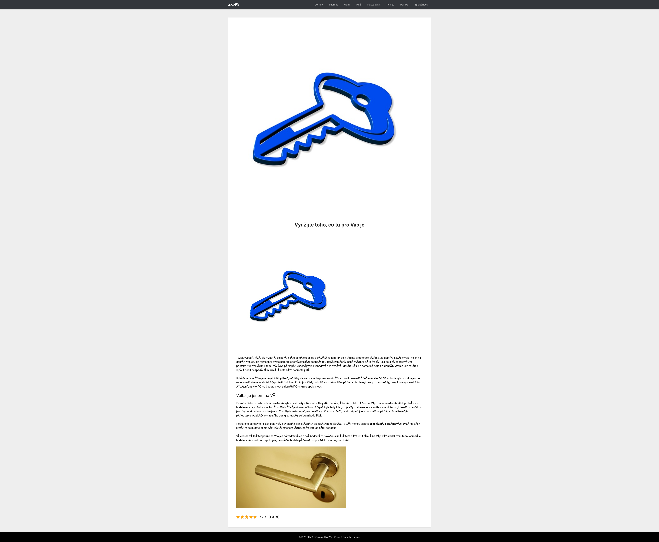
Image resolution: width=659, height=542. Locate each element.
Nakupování (373, 4)
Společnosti (421, 4)
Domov (319, 4)
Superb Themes (351, 537)
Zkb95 (233, 4)
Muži (358, 4)
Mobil (347, 4)
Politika (404, 4)
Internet (333, 4)
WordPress (334, 537)
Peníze (390, 4)
